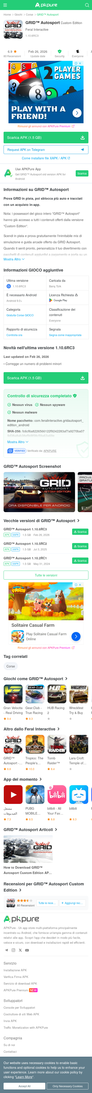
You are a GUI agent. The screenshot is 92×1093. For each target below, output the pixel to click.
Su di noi (9, 1045)
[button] (60, 53)
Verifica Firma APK (16, 977)
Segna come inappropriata (65, 335)
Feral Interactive (36, 29)
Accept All (25, 1086)
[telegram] (6, 950)
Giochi (18, 14)
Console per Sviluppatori (19, 1007)
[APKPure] (46, 5)
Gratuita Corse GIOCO (19, 315)
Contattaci (10, 1051)
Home (7, 14)
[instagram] (13, 950)
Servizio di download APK (20, 983)
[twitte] (20, 950)
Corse (29, 14)
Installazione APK (15, 970)
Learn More (24, 1077)
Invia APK (10, 1021)
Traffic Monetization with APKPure (26, 1027)
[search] (87, 5)
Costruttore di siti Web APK (21, 1014)
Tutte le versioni (46, 575)
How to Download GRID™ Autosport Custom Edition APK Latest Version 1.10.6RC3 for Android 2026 (27, 870)
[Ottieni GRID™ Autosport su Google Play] (58, 300)
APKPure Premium (16, 990)
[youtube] (27, 950)
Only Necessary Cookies (68, 1086)
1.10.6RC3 (19, 286)
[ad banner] (46, 92)
